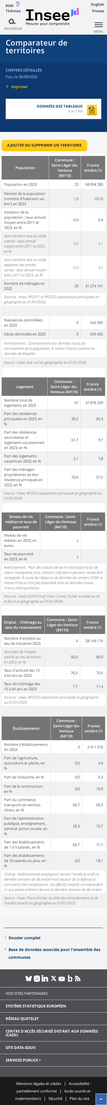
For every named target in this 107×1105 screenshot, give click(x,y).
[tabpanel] (53, 531)
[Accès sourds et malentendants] (18, 5)
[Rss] (78, 980)
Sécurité (55, 1098)
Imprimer (19, 86)
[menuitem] (53, 1006)
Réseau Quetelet (22, 1018)
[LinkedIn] (45, 980)
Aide (9, 5)
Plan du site (79, 1098)
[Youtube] (61, 980)
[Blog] (70, 980)
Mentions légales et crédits (38, 1083)
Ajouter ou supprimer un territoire (44, 145)
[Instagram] (37, 980)
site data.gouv (20, 1047)
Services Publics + (23, 1060)
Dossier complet (25, 937)
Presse (98, 10)
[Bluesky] (28, 980)
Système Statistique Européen (36, 1006)
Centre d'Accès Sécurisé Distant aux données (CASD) (52, 1033)
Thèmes (13, 11)
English (97, 4)
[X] (53, 980)
